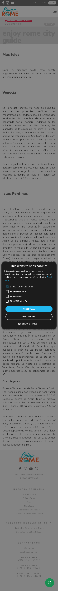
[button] (29, 323)
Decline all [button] (28, 316)
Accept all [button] (29, 309)
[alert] (29, 295)
